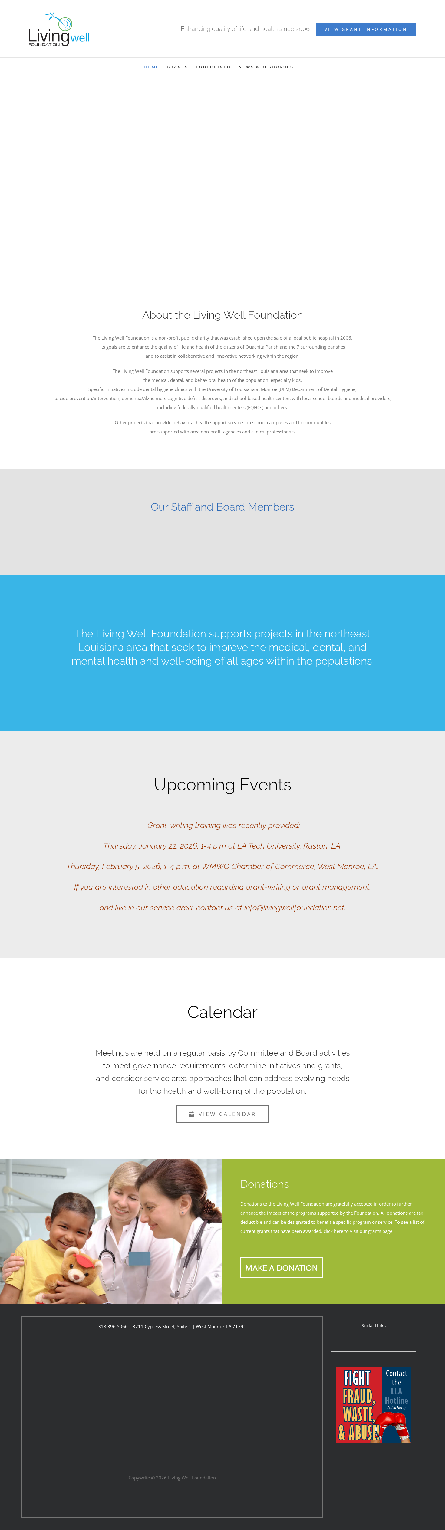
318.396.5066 (113, 1326)
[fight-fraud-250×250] (373, 1369)
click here (333, 1231)
